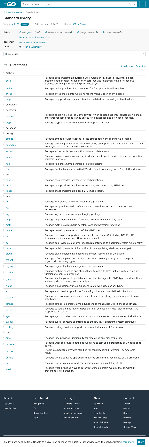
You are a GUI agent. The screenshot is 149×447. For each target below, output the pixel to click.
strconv (10, 297)
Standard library (33, 12)
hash (8, 180)
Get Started (40, 398)
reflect (9, 259)
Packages (69, 398)
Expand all (141, 66)
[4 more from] (4, 242)
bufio (8, 80)
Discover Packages (12, 12)
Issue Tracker (99, 413)
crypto (9, 122)
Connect (128, 398)
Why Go (8, 398)
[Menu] (74, 54)
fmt (8, 169)
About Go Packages (72, 413)
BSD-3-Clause (79, 24)
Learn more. (127, 441)
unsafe (9, 357)
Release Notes (100, 417)
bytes (9, 93)
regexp (10, 266)
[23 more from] (4, 236)
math (8, 224)
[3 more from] (4, 110)
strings (9, 303)
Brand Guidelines (101, 422)
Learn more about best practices (34, 37)
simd (8, 279)
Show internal (126, 66)
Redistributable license (58, 32)
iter (7, 207)
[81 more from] (4, 122)
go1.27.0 (11, 24)
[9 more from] (4, 272)
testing (9, 327)
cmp (8, 99)
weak (9, 369)
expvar (9, 157)
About (97, 398)
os (7, 242)
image (9, 190)
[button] (20, 32)
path (8, 248)
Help (35, 417)
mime (9, 230)
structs (9, 310)
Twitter (126, 403)
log (7, 214)
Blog (95, 408)
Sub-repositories (71, 408)
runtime (10, 272)
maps (9, 219)
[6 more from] (4, 214)
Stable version (112, 32)
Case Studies (9, 408)
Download (98, 403)
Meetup (127, 422)
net (7, 236)
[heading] (12, 4)
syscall (9, 321)
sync (8, 316)
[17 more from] (4, 174)
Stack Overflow (40, 413)
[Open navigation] (143, 4)
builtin (9, 88)
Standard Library (71, 403)
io (7, 201)
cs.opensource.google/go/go (33, 42)
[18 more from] (4, 145)
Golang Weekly (130, 427)
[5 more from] (4, 104)
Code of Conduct (101, 427)
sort (8, 291)
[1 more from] (4, 185)
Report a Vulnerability (31, 47)
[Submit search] (134, 4)
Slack (126, 413)
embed (9, 138)
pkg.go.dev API (70, 417)
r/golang (127, 417)
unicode (10, 344)
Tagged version (87, 32)
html (8, 185)
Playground (38, 403)
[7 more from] (4, 133)
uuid (8, 363)
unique (9, 351)
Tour (35, 408)
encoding (11, 145)
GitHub (126, 408)
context (10, 116)
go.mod (30, 32)
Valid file (29, 32)
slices (9, 285)
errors (9, 151)
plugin (9, 253)
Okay (141, 441)
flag (8, 163)
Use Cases (8, 403)
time (8, 337)
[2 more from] (4, 73)
